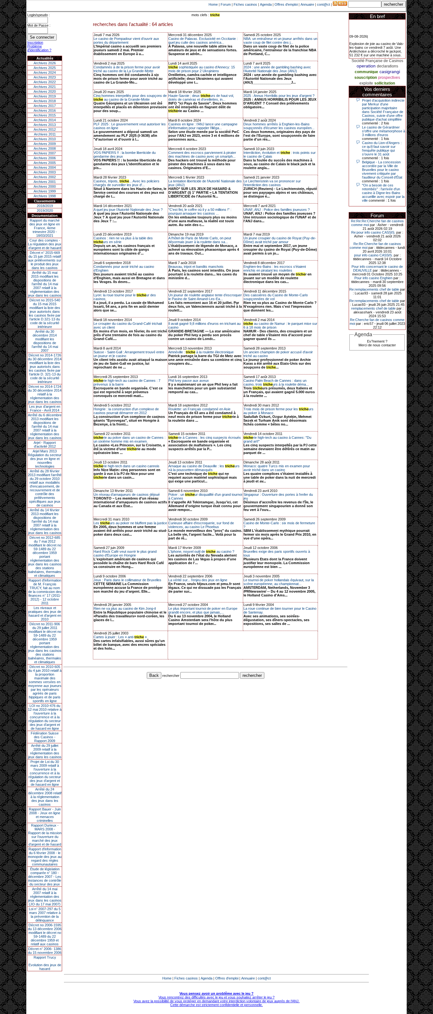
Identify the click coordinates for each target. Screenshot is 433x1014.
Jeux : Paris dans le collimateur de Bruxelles (127, 580)
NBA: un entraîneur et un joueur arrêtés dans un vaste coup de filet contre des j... (280, 40)
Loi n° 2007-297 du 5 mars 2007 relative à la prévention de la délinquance (45, 914)
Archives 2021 (45, 87)
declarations (387, 66)
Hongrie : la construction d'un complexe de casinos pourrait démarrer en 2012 (126, 411)
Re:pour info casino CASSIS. (373, 232)
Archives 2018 (45, 101)
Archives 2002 (45, 177)
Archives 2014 (45, 120)
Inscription (35, 42)
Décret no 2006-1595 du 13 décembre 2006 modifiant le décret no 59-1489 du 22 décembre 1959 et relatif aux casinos (44, 934)
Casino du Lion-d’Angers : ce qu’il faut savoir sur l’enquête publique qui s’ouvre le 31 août (382, 148)
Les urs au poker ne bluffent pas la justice (130, 523)
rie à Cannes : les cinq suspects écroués (204, 437)
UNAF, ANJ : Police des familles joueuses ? (276, 209)
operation (366, 65)
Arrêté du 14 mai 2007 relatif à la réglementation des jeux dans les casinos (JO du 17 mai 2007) (44, 896)
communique (366, 72)
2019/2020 (45, 210)
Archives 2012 (45, 129)
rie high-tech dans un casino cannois (126, 466)
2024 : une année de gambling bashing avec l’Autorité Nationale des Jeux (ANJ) (277, 69)
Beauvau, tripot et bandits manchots (195, 266)
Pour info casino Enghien (373, 278)
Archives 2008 (45, 148)
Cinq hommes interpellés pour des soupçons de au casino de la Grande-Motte (130, 97)
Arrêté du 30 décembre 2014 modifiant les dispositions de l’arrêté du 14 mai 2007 (45, 341)
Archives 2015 (45, 115)
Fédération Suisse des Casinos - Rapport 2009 (45, 737)
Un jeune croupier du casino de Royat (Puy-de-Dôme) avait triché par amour (279, 240)
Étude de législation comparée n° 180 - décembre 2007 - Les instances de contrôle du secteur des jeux (44, 876)
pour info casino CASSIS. (373, 255)
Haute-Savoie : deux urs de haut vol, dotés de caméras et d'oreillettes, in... (201, 97)
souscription (365, 77)
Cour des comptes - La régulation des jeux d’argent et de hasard (44, 244)
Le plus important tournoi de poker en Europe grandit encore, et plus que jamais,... (202, 610)
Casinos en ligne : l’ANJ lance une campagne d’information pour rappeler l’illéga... (202, 126)
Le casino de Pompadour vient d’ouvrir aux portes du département (126, 40)
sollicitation (384, 83)
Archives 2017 (45, 106)
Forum (226, 4)
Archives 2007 (45, 153)
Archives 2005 (45, 163)
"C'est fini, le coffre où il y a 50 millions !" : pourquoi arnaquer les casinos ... (199, 211)
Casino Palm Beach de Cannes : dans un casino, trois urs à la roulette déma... (276, 382)
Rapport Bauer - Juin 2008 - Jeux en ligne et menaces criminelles (45, 814)
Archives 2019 (45, 96)
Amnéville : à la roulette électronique (201, 352)
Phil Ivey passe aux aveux (188, 380)
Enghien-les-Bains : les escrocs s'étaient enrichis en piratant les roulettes (274, 268)
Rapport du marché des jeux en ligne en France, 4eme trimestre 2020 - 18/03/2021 (44, 227)
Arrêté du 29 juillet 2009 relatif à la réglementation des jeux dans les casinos (44, 751)
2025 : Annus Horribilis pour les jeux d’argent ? (278, 96)
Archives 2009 (45, 144)
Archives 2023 (45, 77)
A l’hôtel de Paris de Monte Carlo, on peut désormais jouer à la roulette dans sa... (199, 240)
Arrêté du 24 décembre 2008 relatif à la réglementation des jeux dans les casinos (44, 796)
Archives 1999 (45, 191)
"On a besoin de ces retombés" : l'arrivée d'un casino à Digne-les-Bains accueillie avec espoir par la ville (383, 192)
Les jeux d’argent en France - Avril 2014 (44, 408)
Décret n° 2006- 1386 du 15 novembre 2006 (44, 950)
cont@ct (323, 4)
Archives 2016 (45, 110)
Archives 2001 (45, 182)
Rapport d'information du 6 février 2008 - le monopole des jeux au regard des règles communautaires (44, 856)
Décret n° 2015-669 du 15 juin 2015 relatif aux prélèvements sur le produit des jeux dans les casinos (44, 260)
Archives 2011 (45, 134)
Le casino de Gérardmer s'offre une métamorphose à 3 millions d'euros (383, 131)
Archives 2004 (45, 167)
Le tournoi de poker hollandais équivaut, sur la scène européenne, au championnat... (278, 582)
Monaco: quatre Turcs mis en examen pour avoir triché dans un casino (276, 468)
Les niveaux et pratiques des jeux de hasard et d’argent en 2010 (44, 613)
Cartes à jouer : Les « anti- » (120, 637)
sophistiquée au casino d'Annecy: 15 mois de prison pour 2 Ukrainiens (201, 69)
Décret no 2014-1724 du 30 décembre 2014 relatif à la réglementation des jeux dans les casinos (44, 394)
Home (213, 4)
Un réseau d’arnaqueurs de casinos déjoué (127, 494)
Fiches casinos (245, 4)
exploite (366, 83)
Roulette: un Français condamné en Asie (199, 409)
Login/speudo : (38, 15)
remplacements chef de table (373, 308)
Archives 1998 (45, 196)
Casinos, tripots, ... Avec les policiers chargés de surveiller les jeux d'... (126, 183)
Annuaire (307, 4)
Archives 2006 (45, 158)
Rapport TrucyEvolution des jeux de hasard (45, 963)
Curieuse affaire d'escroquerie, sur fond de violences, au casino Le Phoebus (201, 525)
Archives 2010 (45, 139)
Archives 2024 (45, 72)
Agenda (266, 4)
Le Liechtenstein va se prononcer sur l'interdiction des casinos (272, 183)
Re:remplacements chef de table (374, 289)
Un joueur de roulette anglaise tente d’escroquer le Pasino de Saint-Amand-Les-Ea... (205, 297)
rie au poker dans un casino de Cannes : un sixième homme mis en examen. (129, 439)
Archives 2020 (45, 91)
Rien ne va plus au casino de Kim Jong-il (125, 608)
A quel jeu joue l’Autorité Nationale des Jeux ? (128, 209)
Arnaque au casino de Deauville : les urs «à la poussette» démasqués (204, 468)
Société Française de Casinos (377, 61)
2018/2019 (45, 206)
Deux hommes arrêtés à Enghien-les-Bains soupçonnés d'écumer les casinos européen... (278, 126)
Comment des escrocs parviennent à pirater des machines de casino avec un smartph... (202, 154)
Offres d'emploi (286, 4)
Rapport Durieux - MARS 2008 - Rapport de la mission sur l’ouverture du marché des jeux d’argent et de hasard (44, 834)
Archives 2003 (45, 172)
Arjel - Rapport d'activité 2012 (45, 444)
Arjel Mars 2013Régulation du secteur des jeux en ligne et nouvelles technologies (44, 458)
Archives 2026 (45, 63)
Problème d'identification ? (39, 48)
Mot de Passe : (38, 25)
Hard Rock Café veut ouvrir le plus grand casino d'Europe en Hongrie (125, 553)
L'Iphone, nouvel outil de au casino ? (201, 551)
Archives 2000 (45, 186)
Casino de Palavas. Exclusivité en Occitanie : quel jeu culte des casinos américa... (203, 40)
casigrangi (389, 71)
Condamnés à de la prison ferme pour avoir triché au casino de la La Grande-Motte (127, 69)
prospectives (389, 77)
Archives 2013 (45, 125)
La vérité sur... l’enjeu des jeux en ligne (197, 580)
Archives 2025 (45, 68)
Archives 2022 (45, 82)
